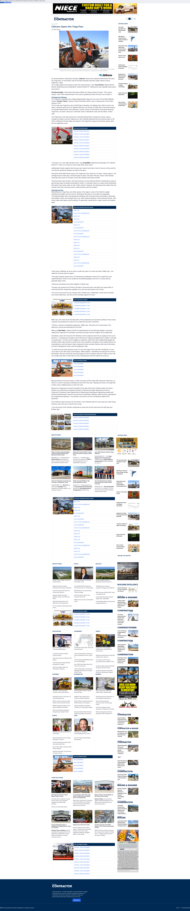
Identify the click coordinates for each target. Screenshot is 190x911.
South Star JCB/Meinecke (81, 213)
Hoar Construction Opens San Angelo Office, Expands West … (104, 691)
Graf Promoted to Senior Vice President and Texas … (82, 596)
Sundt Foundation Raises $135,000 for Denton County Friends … (105, 666)
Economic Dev (78, 674)
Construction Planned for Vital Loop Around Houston (83, 648)
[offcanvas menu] (135, 18)
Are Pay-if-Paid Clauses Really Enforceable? (82, 738)
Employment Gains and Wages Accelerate (122, 66)
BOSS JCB (76, 210)
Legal (76, 715)
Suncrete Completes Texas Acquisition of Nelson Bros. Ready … (105, 708)
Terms (177, 907)
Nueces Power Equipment (81, 131)
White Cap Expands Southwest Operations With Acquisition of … (104, 712)
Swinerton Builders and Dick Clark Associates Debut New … (62, 743)
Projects (99, 564)
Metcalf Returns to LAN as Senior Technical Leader (83, 591)
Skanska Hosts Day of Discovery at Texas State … (62, 732)
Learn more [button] (42, 0)
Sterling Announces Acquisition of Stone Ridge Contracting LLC (105, 697)
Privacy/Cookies (186, 907)
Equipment (55, 674)
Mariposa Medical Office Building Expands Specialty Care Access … (83, 712)
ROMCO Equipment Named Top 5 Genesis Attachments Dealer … (61, 706)
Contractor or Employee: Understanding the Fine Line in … (83, 732)
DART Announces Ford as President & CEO (83, 600)
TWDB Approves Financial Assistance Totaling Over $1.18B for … (105, 587)
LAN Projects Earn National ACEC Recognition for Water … (61, 663)
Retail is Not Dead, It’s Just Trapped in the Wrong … (122, 589)
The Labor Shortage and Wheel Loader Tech (121, 461)
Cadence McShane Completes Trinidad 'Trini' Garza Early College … (83, 707)
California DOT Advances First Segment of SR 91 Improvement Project (122, 604)
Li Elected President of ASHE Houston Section (60, 654)
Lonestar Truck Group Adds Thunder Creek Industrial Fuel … (61, 691)
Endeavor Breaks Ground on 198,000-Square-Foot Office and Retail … (61, 596)
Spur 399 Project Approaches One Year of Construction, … (83, 665)
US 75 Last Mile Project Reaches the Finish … (62, 606)
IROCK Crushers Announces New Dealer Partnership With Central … (62, 702)
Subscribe (77, 900)
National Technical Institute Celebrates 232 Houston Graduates (62, 587)
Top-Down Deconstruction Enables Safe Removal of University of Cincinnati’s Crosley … (122, 619)
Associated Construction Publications (14, 907)
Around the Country (124, 555)
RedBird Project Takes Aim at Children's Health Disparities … (82, 697)
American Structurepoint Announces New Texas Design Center (104, 702)
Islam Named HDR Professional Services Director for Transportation (83, 587)
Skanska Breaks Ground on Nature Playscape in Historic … (62, 738)
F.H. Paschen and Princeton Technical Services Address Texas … (105, 661)
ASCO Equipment (79, 222)
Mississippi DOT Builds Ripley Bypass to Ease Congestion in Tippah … (122, 648)
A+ (131, 18)
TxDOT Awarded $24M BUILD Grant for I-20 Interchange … (83, 660)
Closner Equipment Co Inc (82, 302)
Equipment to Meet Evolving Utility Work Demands (121, 515)
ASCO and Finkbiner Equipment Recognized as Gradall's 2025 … (61, 711)
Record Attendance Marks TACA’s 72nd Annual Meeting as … (61, 648)
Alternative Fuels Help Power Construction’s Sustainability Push (122, 49)
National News (123, 23)
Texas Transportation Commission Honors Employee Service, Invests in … (83, 655)
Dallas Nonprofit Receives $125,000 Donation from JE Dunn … (105, 656)
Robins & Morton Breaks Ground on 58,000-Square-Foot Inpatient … (83, 702)
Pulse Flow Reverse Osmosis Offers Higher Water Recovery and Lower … (123, 764)
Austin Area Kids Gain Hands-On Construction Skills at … (61, 591)
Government (78, 631)
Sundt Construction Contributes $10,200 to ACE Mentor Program (104, 671)
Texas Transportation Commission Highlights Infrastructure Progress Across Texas (83, 670)
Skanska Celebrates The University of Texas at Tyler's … (62, 752)
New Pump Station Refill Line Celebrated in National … (60, 668)
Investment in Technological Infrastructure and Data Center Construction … (104, 649)
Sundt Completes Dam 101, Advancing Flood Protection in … (104, 581)
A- (127, 18)
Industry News (56, 435)
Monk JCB (77, 216)
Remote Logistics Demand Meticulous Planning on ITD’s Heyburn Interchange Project (122, 793)
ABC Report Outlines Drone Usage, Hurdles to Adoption (122, 472)
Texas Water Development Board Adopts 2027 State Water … (104, 597)
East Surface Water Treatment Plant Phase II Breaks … (62, 747)
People (76, 564)
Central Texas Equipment (82, 134)
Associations (56, 631)
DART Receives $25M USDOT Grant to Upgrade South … (105, 593)
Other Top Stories (57, 777)
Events (54, 715)
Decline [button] (2, 2)
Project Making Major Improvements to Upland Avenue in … (105, 602)
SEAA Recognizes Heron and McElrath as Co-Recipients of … (61, 602)
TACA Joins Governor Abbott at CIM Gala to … (62, 659)
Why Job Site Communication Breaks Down (122, 104)
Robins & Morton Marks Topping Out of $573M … (82, 691)
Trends (98, 631)
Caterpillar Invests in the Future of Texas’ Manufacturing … (62, 697)
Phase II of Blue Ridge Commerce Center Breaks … (61, 581)
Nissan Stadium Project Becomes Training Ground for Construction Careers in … (123, 721)
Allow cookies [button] (7, 2)
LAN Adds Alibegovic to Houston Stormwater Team (82, 581)
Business (98, 674)
